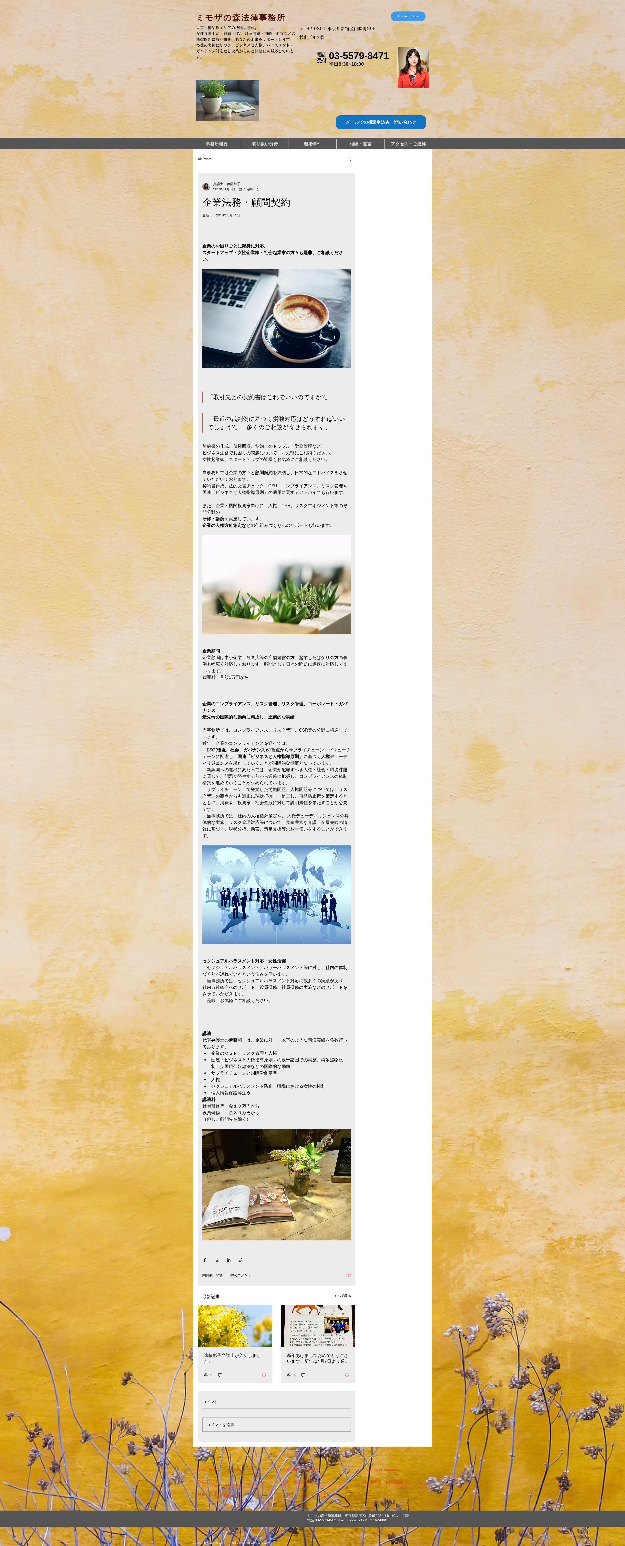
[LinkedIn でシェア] (228, 1260)
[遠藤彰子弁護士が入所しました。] (235, 1326)
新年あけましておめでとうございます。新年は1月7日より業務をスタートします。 (318, 1358)
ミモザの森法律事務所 (241, 17)
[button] (349, 159)
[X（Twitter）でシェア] (216, 1260)
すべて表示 (342, 1295)
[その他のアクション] (348, 187)
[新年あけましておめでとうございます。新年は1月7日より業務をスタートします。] (318, 1326)
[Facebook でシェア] (204, 1260)
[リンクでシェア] (240, 1260)
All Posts (205, 159)
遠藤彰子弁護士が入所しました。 (232, 1358)
